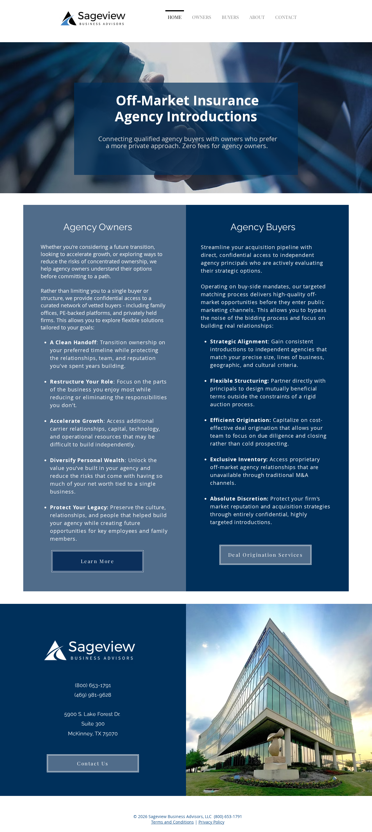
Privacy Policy (211, 822)
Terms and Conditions (172, 822)
